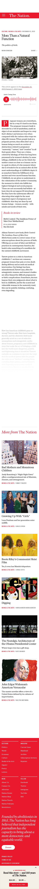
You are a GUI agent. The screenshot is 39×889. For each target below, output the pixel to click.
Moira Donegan (7, 51)
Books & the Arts (15, 31)
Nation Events (7, 793)
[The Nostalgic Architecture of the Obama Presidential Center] (19, 626)
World (4, 751)
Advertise (5, 789)
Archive (24, 754)
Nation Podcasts (8, 804)
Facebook (24, 782)
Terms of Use (6, 860)
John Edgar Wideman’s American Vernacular (14, 686)
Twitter (23, 786)
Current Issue (26, 747)
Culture (4, 31)
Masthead (24, 751)
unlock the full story (18, 884)
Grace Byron (20, 526)
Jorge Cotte (20, 570)
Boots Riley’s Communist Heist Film (19, 561)
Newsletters (6, 807)
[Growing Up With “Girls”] (19, 502)
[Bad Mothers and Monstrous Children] (19, 452)
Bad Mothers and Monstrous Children (18, 469)
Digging (6, 602)
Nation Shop (6, 797)
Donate (8, 847)
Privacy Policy (7, 857)
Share (33, 51)
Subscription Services (29, 758)
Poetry (4, 768)
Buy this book (9, 227)
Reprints (24, 761)
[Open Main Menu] (3, 15)
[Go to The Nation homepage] (19, 15)
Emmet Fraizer (21, 483)
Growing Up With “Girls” (16, 516)
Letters (4, 772)
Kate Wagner (20, 651)
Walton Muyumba (22, 700)
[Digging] (19, 588)
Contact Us (6, 786)
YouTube (24, 793)
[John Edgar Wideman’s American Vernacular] (19, 670)
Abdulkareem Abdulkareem (26, 608)
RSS (22, 797)
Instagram (24, 789)
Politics (4, 747)
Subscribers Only (20, 870)
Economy (5, 754)
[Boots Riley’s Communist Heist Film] (19, 545)
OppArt (4, 765)
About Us (5, 782)
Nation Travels (7, 800)
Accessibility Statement (11, 863)
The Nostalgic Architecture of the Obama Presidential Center (19, 642)
